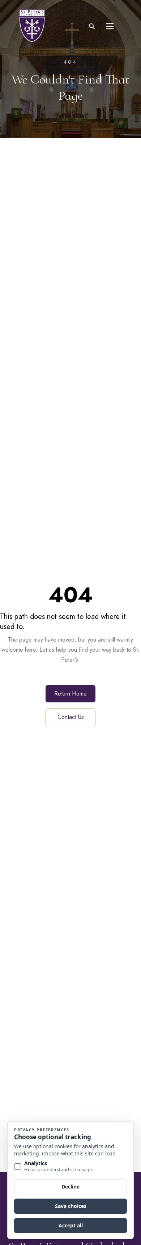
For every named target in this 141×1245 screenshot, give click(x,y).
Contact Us (70, 717)
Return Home (70, 693)
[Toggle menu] (110, 26)
